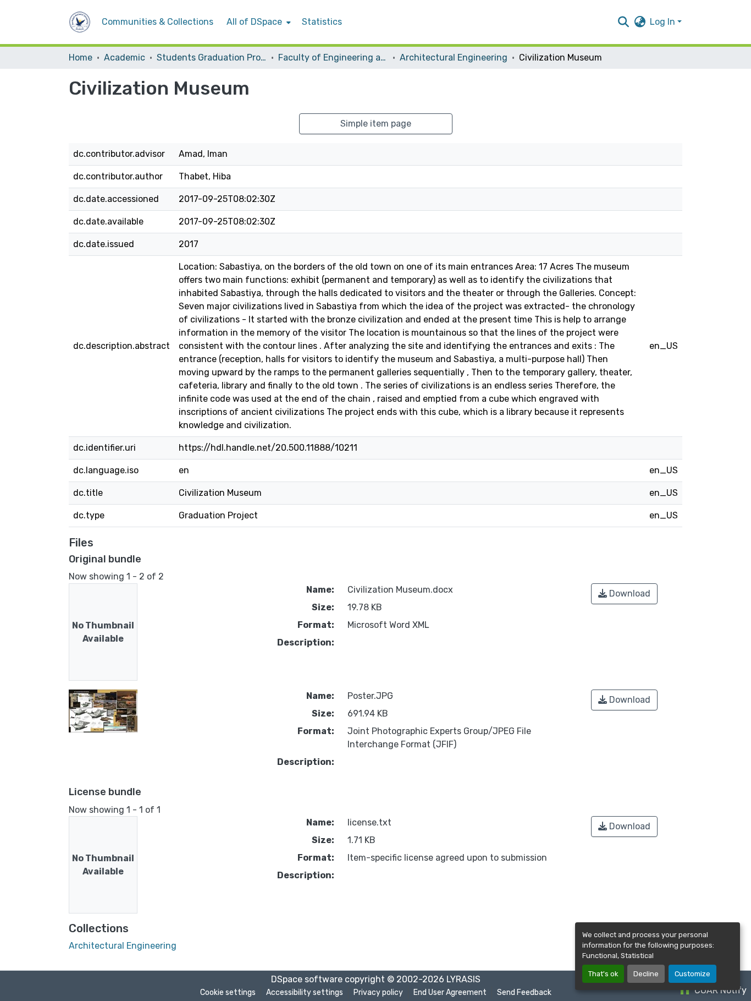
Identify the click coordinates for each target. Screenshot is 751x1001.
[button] (80, 22)
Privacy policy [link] (378, 992)
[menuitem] (257, 22)
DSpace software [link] (307, 979)
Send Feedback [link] (524, 992)
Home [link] (80, 57)
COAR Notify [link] (719, 990)
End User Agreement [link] (450, 992)
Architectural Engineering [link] (453, 57)
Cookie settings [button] (228, 992)
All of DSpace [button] (254, 22)
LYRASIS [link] (463, 979)
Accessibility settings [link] (304, 992)
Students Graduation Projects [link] (212, 57)
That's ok (603, 974)
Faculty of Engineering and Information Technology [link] (333, 57)
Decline (646, 974)
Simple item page (375, 123)
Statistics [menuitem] (322, 22)
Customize (692, 974)
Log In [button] (663, 22)
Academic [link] (124, 57)
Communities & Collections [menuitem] (157, 22)
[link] (624, 593)
